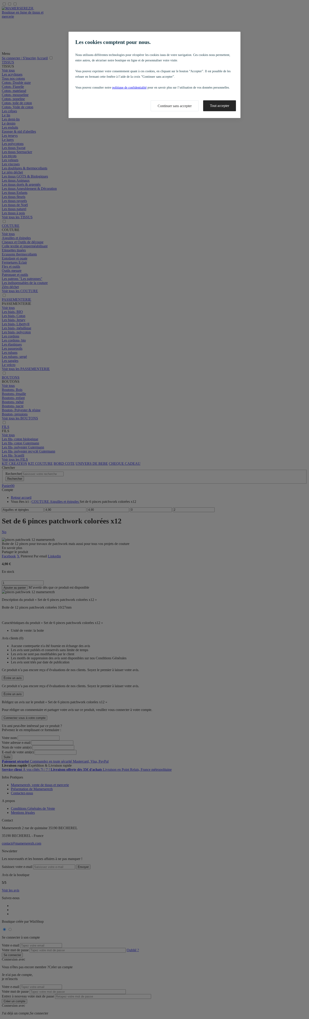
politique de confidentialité (129, 87)
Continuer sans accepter (175, 106)
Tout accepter (219, 106)
